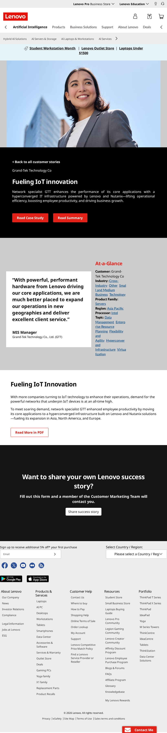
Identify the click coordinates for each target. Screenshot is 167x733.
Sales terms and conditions (109, 718)
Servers (100, 304)
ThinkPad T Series (150, 597)
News (5, 603)
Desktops (42, 613)
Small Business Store (117, 603)
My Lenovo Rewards (117, 700)
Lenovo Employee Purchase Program (116, 660)
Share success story (83, 511)
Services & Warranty (48, 652)
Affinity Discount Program (115, 650)
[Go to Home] (15, 16)
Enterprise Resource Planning (110, 327)
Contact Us (77, 597)
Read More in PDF (29, 432)
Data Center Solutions (147, 658)
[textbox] (136, 554)
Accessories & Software (44, 644)
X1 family (41, 682)
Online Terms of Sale (83, 621)
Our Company (10, 597)
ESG (4, 635)
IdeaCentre (146, 639)
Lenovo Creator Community (114, 640)
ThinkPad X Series (150, 603)
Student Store (113, 597)
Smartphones (44, 631)
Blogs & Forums (114, 668)
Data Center (43, 637)
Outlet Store (43, 658)
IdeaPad (145, 615)
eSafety (57, 718)
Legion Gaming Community (114, 631)
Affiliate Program (115, 680)
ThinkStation (147, 650)
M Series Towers (149, 627)
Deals (39, 664)
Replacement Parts (47, 688)
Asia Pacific (115, 308)
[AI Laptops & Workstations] (95, 39)
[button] (165, 4)
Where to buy (79, 603)
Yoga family (43, 676)
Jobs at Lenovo (11, 629)
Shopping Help (80, 615)
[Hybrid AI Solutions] (28, 39)
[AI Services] (113, 39)
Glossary (110, 686)
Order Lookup (79, 627)
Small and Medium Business (110, 290)
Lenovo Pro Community (112, 621)
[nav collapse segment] (161, 27)
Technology (117, 294)
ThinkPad (145, 609)
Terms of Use (84, 718)
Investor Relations (13, 609)
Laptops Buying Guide (114, 611)
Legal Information (13, 624)
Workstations (44, 619)
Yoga (143, 621)
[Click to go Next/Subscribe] (54, 554)
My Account (78, 633)
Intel (114, 313)
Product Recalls (45, 694)
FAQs (108, 674)
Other (113, 285)
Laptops (41, 601)
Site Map (69, 718)
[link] (155, 5)
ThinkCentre (147, 633)
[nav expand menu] (5, 27)
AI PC (39, 607)
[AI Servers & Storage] (58, 39)
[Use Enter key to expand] (143, 17)
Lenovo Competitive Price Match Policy (83, 646)
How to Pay (78, 609)
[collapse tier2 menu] (116, 38)
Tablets (40, 625)
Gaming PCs (43, 670)
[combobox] (136, 554)
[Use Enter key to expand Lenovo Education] (147, 4)
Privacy (46, 718)
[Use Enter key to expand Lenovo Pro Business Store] (113, 4)
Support (76, 639)
